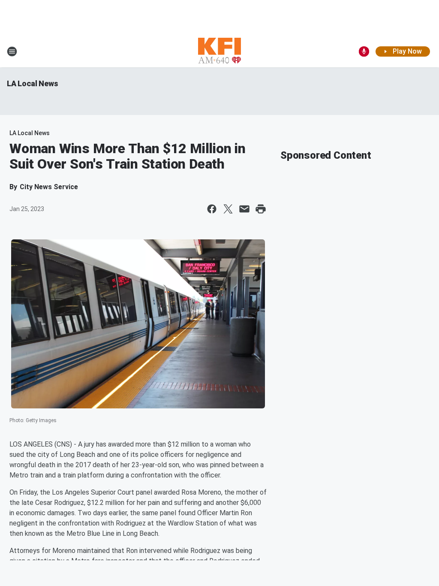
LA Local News (32, 83)
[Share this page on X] (228, 209)
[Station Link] (219, 51)
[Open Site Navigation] (12, 51)
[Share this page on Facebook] (212, 209)
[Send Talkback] (364, 51)
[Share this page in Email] (244, 209)
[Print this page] (261, 209)
